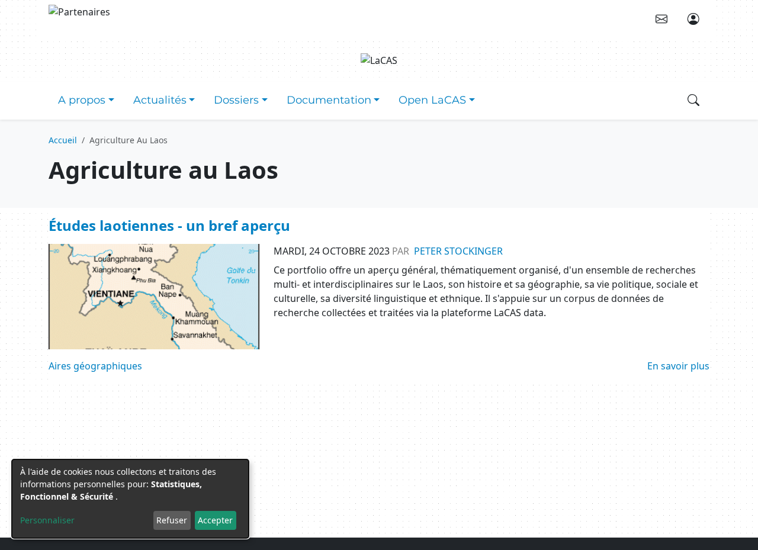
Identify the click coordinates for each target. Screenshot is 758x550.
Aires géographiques (95, 365)
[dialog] (130, 498)
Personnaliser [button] (47, 520)
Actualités (160, 100)
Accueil (63, 140)
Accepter (215, 520)
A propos (81, 100)
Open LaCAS (432, 100)
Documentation (329, 100)
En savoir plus (678, 365)
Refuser (171, 520)
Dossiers (236, 100)
